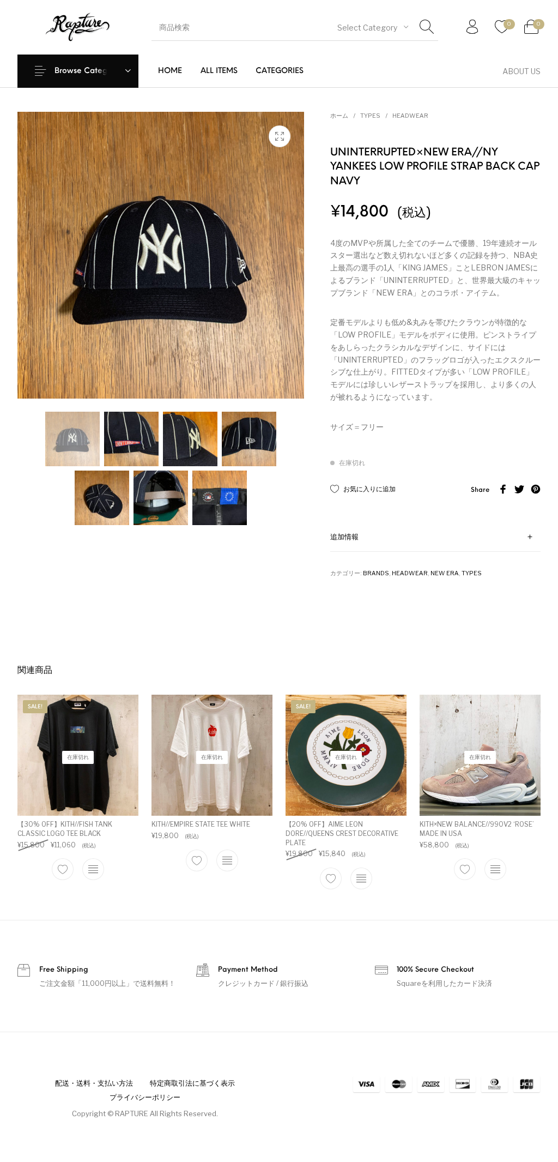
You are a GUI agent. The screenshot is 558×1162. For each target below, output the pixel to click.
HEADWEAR (410, 115)
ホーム (339, 115)
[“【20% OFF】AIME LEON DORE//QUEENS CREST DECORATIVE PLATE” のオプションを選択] (361, 878)
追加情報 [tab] (344, 537)
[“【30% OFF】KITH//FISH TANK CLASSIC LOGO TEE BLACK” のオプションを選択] (93, 869)
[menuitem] (170, 71)
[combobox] (372, 27)
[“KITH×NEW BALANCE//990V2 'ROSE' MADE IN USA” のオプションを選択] (495, 869)
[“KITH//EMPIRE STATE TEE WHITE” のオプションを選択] (227, 860)
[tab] (435, 537)
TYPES (370, 115)
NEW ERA (444, 573)
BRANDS (376, 573)
